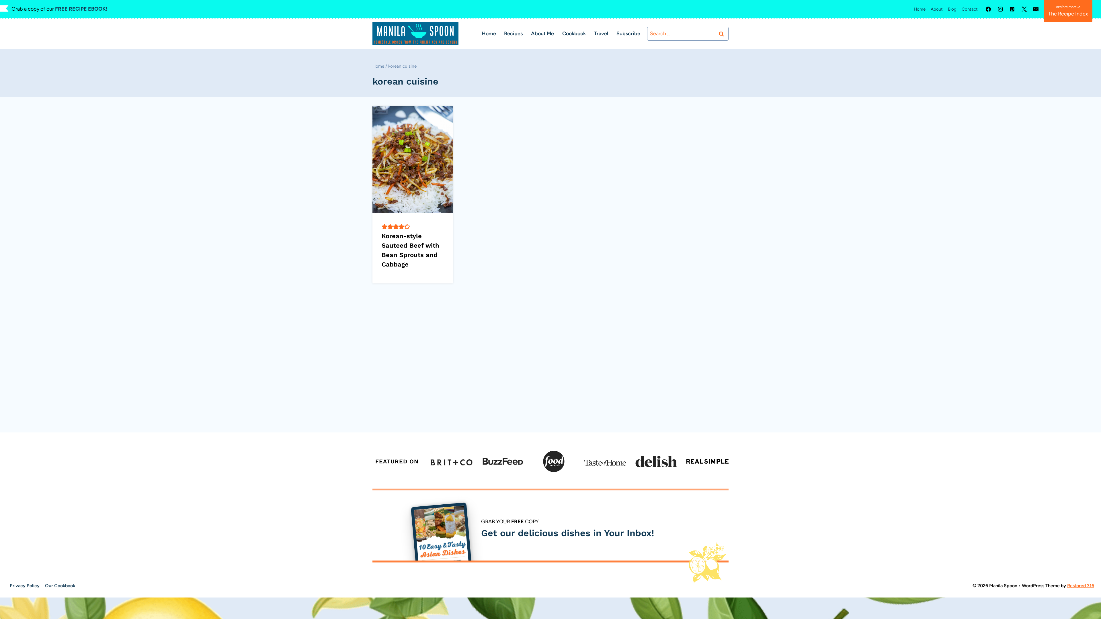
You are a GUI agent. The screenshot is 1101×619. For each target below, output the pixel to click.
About (937, 9)
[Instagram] (1000, 9)
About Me (542, 33)
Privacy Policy (25, 585)
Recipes (513, 33)
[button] (384, 227)
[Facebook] (988, 9)
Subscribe (628, 33)
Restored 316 (1080, 585)
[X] (1024, 9)
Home (920, 9)
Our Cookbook (60, 585)
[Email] (1036, 9)
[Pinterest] (1012, 9)
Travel (601, 33)
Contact (970, 9)
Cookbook (574, 33)
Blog (952, 9)
